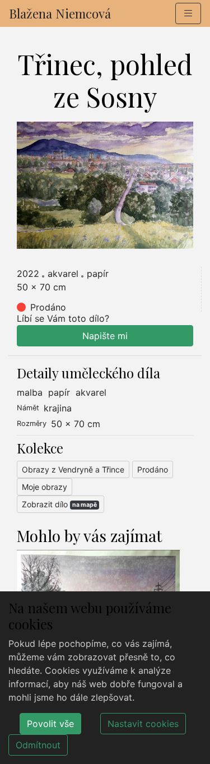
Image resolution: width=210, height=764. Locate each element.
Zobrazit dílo (59, 504)
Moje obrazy (44, 487)
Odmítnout (38, 745)
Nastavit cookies (143, 723)
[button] (188, 13)
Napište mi (105, 335)
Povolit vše (50, 723)
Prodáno (152, 469)
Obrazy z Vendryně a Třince (73, 469)
